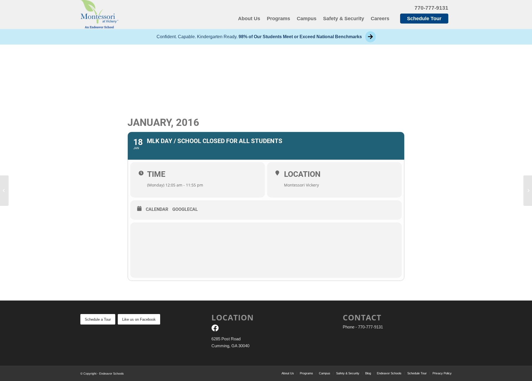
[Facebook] (215, 329)
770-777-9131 (431, 8)
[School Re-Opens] (4, 190)
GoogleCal (185, 209)
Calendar (157, 209)
